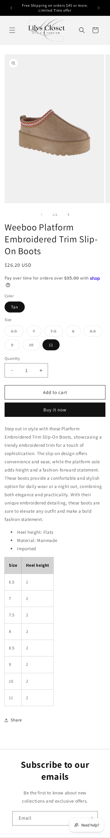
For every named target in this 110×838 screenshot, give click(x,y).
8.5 (96, 332)
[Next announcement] (98, 8)
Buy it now (55, 410)
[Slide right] (68, 214)
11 (51, 345)
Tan (14, 307)
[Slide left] (41, 214)
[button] (12, 30)
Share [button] (16, 720)
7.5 (56, 332)
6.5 (17, 332)
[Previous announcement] (11, 8)
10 (34, 346)
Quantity (12, 358)
